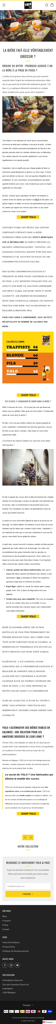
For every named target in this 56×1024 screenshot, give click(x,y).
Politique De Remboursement (15, 951)
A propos (6, 920)
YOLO (36, 200)
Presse (5, 925)
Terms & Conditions (11, 942)
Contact (5, 929)
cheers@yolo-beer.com (12, 980)
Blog (4, 916)
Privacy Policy (8, 946)
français (26, 1005)
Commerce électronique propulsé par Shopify (28, 1018)
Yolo (18, 578)
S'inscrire (27, 894)
